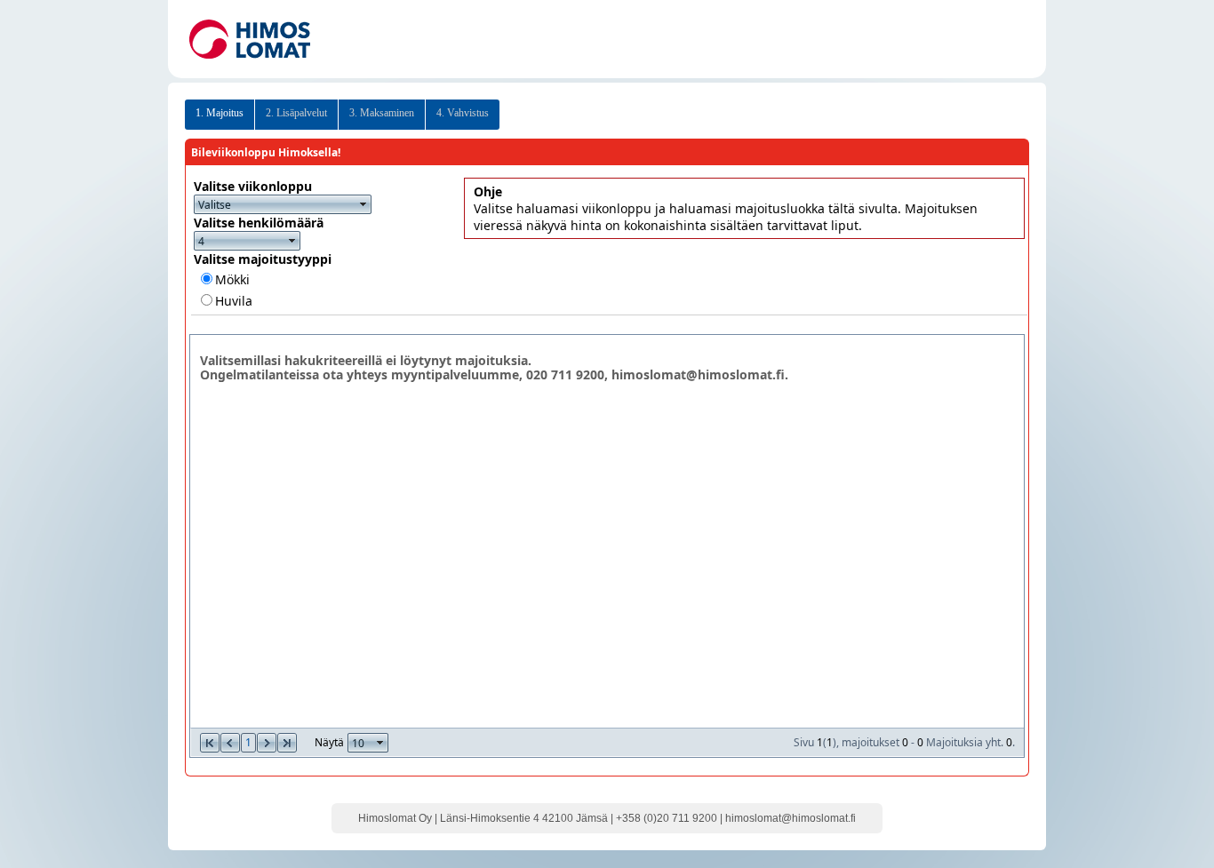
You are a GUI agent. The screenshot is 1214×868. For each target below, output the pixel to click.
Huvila (233, 300)
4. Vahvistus (462, 113)
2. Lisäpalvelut (296, 113)
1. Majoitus (220, 113)
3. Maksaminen (381, 113)
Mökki (232, 279)
